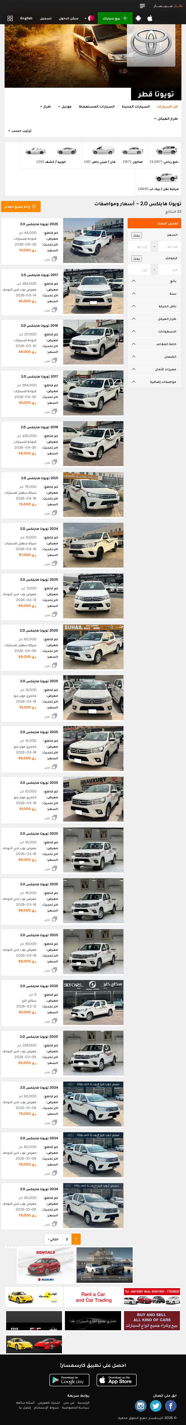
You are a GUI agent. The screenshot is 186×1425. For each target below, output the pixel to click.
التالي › (53, 1239)
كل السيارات (167, 106)
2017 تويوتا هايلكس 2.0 (39, 275)
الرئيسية (83, 1402)
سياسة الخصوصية (75, 1407)
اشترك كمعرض (49, 1402)
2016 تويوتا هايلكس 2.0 (39, 325)
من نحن (68, 1402)
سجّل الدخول (68, 18)
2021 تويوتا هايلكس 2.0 (39, 478)
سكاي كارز (29, 1000)
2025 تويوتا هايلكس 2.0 (39, 224)
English (26, 18)
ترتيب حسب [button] (21, 130)
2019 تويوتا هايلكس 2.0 (39, 427)
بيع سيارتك (111, 18)
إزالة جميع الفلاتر (18, 206)
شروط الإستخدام (46, 1407)
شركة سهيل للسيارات (20, 492)
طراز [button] (47, 106)
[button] (142, 6)
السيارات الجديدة (136, 106)
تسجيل (46, 18)
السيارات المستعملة (97, 106)
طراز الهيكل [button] (167, 118)
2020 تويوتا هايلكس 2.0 (39, 630)
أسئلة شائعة (25, 1402)
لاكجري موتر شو (25, 695)
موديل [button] (66, 106)
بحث (136, 235)
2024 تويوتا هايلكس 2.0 (39, 528)
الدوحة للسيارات (25, 238)
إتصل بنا (25, 1407)
